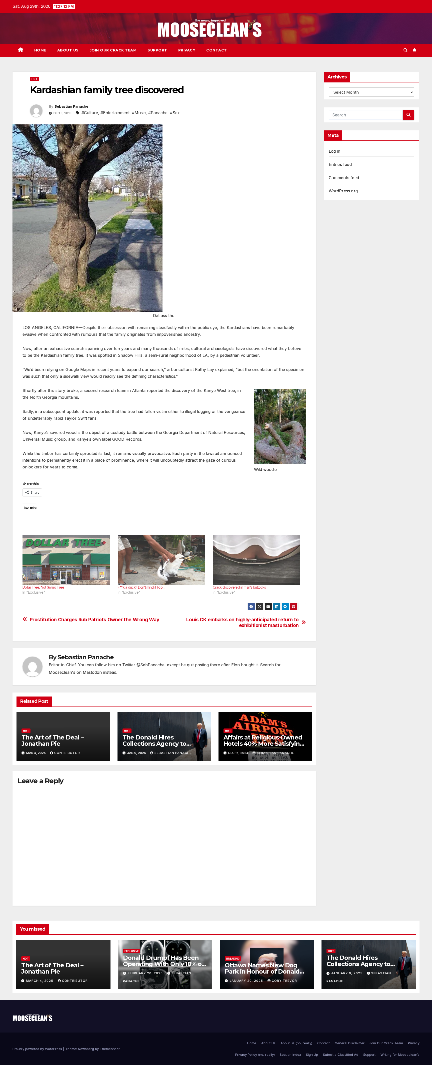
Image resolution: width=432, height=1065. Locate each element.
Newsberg (86, 1049)
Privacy (187, 50)
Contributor (67, 753)
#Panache (158, 112)
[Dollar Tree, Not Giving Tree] (67, 560)
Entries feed (340, 164)
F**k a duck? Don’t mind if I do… (141, 587)
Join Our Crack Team (113, 50)
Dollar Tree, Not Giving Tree (43, 587)
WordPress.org (343, 190)
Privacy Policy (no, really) (255, 1055)
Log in (334, 151)
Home (40, 50)
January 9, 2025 (347, 973)
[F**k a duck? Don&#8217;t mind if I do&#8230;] (163, 560)
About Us (68, 50)
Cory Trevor (284, 981)
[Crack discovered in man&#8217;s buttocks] (258, 560)
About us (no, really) (296, 1043)
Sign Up (312, 1055)
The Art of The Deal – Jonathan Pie (53, 740)
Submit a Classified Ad (340, 1055)
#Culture (90, 112)
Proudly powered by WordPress (37, 1049)
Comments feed (344, 177)
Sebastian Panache (71, 106)
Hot (35, 78)
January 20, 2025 (247, 981)
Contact (216, 50)
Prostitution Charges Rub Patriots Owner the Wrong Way (95, 620)
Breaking (233, 958)
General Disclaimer (349, 1043)
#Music (139, 112)
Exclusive (131, 951)
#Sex (175, 112)
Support (157, 50)
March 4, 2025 (40, 981)
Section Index (290, 1055)
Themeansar (110, 1049)
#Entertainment (115, 112)
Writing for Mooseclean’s (400, 1055)
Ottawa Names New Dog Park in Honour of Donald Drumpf (262, 971)
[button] (406, 50)
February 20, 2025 (146, 973)
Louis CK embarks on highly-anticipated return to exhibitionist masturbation (242, 622)
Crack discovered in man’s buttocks (239, 587)
